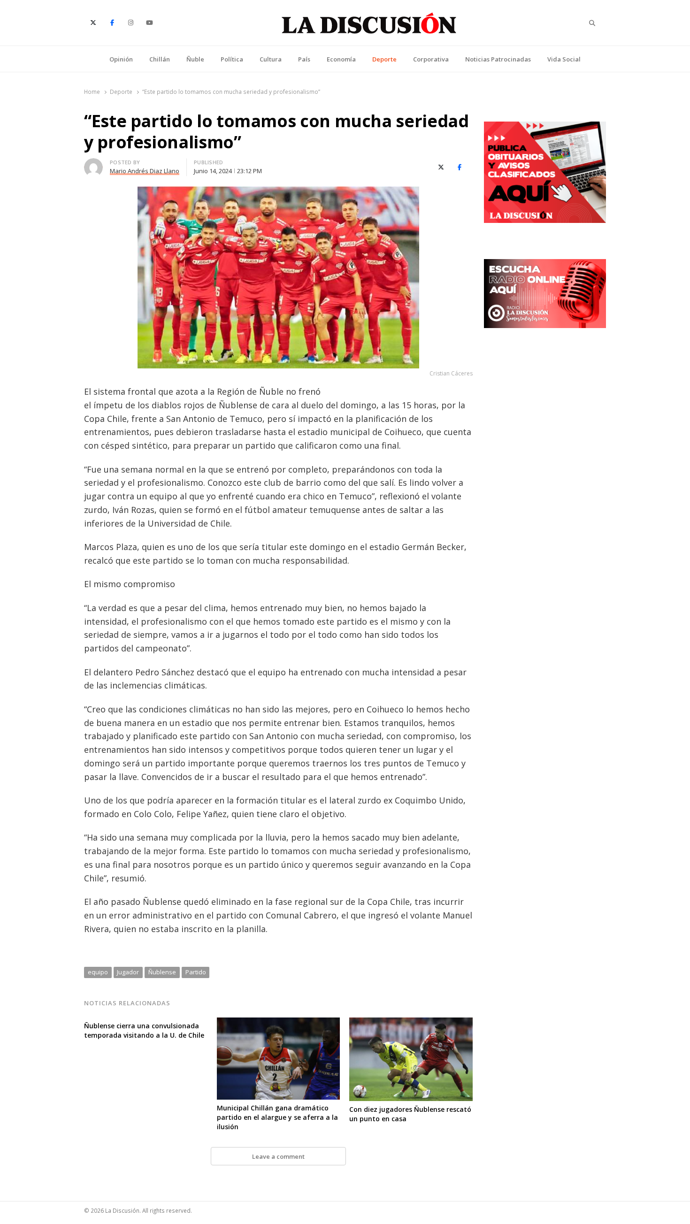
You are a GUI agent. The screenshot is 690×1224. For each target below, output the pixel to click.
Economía (341, 59)
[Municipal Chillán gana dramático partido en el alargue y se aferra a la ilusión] (278, 1023)
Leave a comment (278, 1156)
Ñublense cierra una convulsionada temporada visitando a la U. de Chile (144, 1030)
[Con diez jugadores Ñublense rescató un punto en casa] (411, 1023)
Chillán (159, 59)
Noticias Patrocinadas (498, 59)
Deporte (384, 59)
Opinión (121, 59)
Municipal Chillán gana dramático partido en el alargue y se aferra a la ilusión (277, 1117)
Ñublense (162, 972)
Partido (195, 972)
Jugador (128, 972)
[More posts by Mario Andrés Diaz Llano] (93, 164)
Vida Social (564, 59)
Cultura (271, 59)
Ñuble (195, 59)
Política (232, 59)
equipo (98, 972)
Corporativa (431, 59)
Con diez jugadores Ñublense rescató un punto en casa (410, 1114)
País (304, 59)
